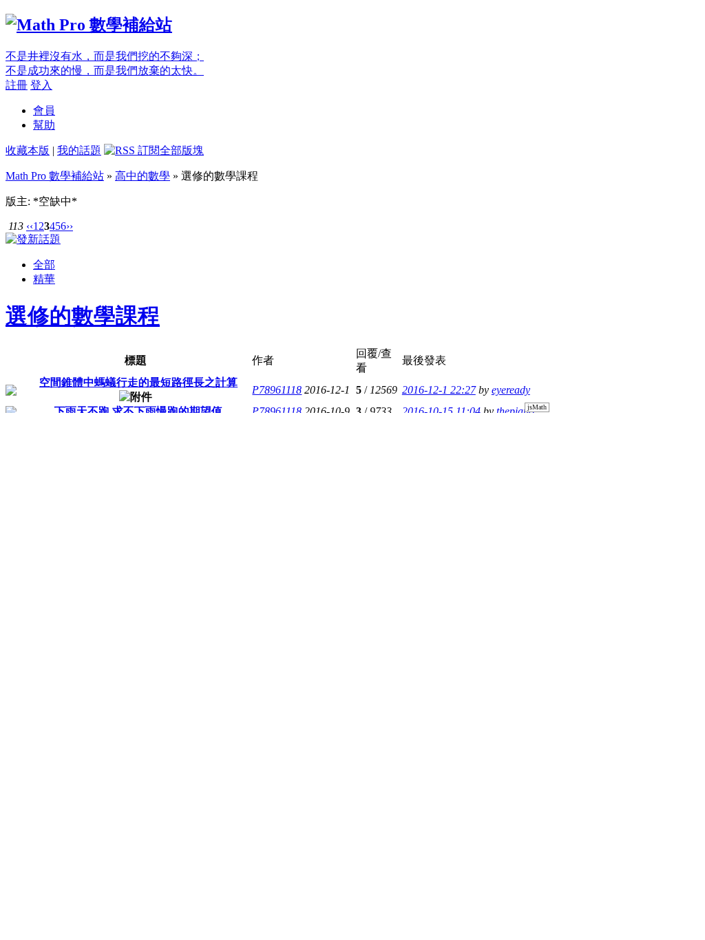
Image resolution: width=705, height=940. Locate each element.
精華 (44, 279)
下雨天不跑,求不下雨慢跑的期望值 (138, 411)
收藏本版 (28, 150)
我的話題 (79, 150)
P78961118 (277, 390)
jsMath (537, 407)
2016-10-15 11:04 (441, 411)
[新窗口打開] (11, 392)
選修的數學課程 (83, 315)
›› (69, 226)
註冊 (17, 85)
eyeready (511, 390)
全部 (44, 264)
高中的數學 (142, 176)
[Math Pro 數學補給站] (89, 25)
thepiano (515, 411)
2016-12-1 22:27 (439, 390)
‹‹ (29, 226)
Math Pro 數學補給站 (55, 176)
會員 (44, 110)
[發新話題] (33, 239)
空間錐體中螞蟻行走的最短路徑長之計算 (138, 382)
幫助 (44, 125)
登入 (41, 85)
